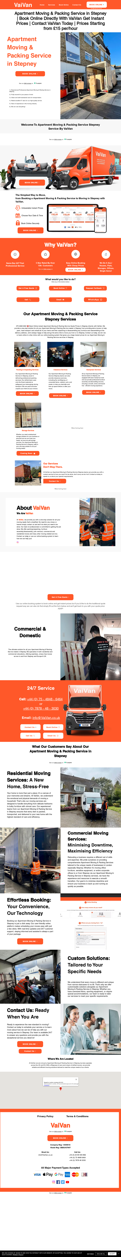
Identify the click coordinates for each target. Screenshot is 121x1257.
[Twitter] (63, 1182)
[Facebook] (58, 1182)
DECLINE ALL (101, 1254)
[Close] (119, 1253)
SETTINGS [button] (90, 1254)
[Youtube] (67, 1182)
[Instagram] (17, 542)
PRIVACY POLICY (18, 1255)
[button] (95, 288)
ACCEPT (112, 1254)
